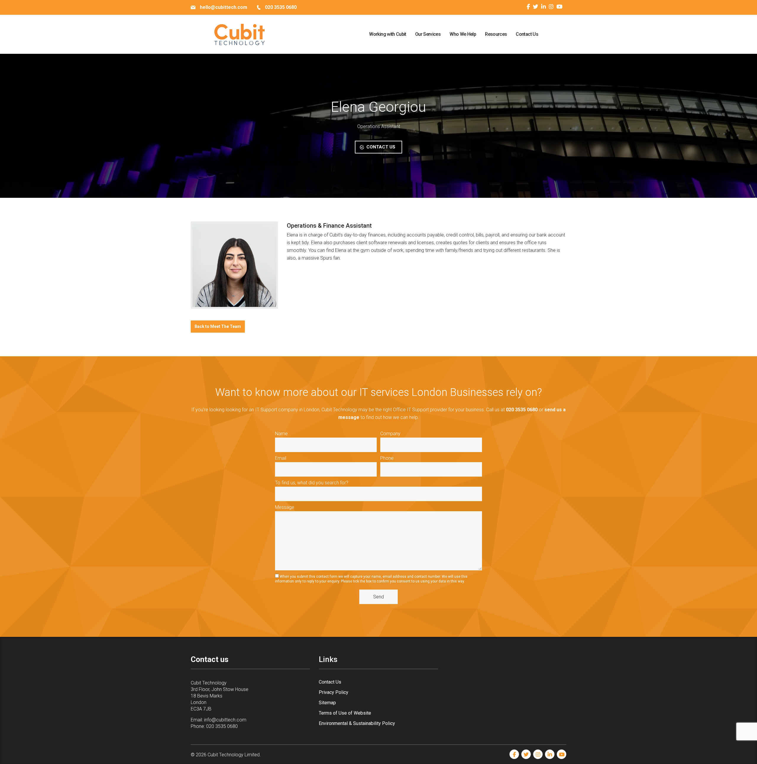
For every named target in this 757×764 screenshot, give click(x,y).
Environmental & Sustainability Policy (357, 723)
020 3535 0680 (222, 726)
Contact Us (527, 34)
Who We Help (462, 34)
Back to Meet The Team (218, 326)
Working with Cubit (387, 34)
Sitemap (327, 702)
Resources (496, 34)
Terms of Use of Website (345, 713)
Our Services (428, 34)
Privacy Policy (333, 692)
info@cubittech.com (225, 720)
